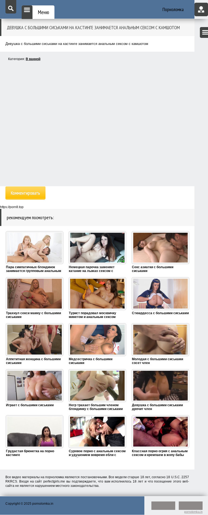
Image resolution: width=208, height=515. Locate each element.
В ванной (33, 59)
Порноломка (173, 9)
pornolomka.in (193, 511)
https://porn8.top (12, 207)
